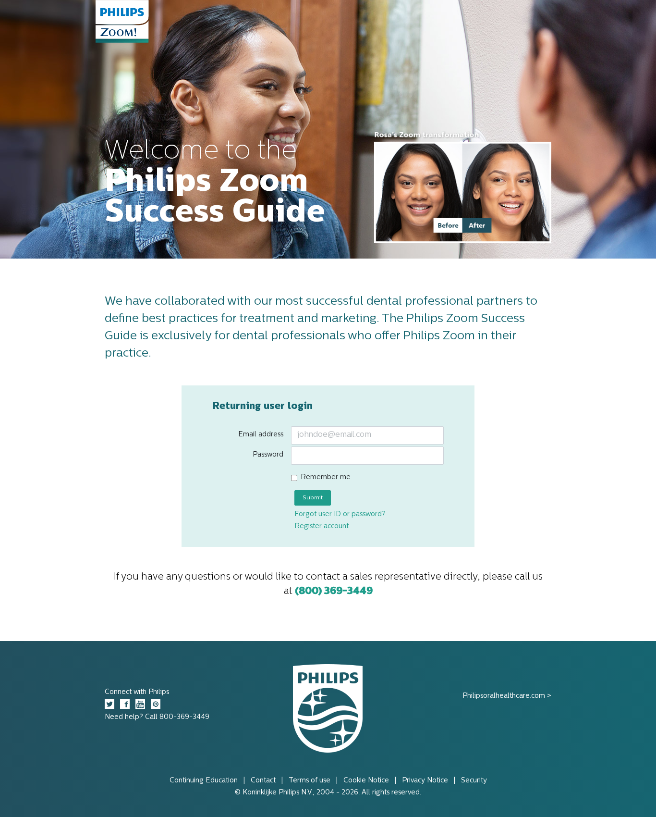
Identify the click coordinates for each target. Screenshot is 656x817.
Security (474, 780)
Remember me (326, 477)
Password (268, 454)
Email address (260, 434)
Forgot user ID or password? (340, 514)
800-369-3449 (184, 717)
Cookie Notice (366, 780)
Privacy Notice (425, 780)
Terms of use (309, 780)
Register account (321, 526)
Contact (263, 780)
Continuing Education (204, 780)
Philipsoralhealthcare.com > (506, 696)
